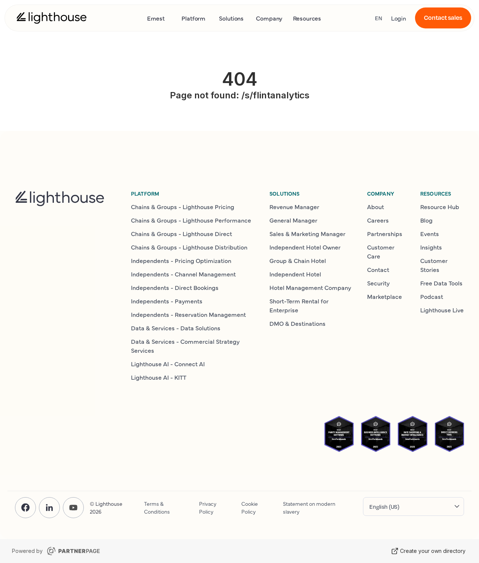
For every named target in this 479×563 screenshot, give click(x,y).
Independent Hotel (295, 274)
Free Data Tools (441, 283)
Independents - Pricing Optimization (181, 260)
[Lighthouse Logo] (51, 18)
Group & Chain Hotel (297, 260)
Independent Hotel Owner (305, 247)
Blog (426, 220)
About (375, 206)
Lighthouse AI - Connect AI (168, 363)
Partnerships (384, 233)
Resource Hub (439, 206)
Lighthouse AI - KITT (158, 377)
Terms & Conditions (157, 507)
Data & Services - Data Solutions (175, 328)
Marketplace (384, 296)
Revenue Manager (294, 206)
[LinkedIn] (49, 507)
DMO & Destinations (297, 323)
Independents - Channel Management (183, 274)
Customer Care (380, 251)
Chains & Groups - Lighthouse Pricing (182, 206)
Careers (378, 220)
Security (378, 283)
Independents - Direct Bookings (175, 287)
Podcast (431, 296)
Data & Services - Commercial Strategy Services (185, 345)
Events (429, 233)
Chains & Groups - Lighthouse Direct (181, 233)
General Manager (293, 220)
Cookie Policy (249, 507)
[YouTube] (73, 507)
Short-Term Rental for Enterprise (299, 305)
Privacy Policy (207, 507)
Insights (431, 247)
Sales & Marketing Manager (307, 233)
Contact (378, 269)
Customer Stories (434, 264)
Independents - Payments (166, 301)
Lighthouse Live (442, 310)
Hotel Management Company (310, 287)
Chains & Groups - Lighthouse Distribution (189, 247)
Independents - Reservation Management (188, 314)
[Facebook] (25, 507)
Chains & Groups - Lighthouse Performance (191, 220)
